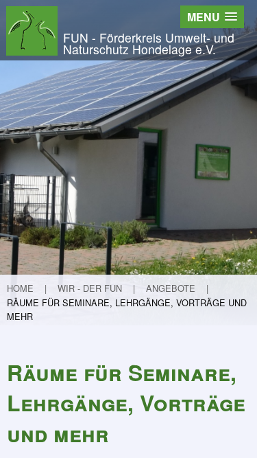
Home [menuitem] (20, 288)
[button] (212, 16)
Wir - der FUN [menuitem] (90, 288)
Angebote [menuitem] (170, 288)
